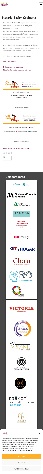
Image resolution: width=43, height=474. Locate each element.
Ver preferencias (21, 469)
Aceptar (21, 457)
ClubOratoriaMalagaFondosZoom (13, 148)
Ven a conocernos (9, 62)
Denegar (21, 463)
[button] (40, 433)
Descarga (27, 148)
